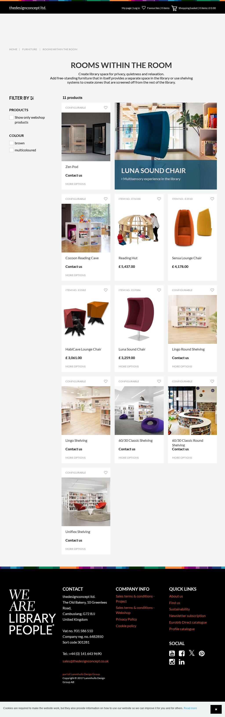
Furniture (29, 49)
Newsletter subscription (187, 615)
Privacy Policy (126, 619)
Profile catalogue (182, 629)
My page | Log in (131, 8)
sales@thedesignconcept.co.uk (86, 661)
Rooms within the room (60, 49)
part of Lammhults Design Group (81, 674)
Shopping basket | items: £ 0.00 (197, 8)
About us (176, 596)
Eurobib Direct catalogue (188, 622)
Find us (174, 603)
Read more (190, 708)
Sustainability (179, 609)
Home (13, 49)
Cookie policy (126, 626)
